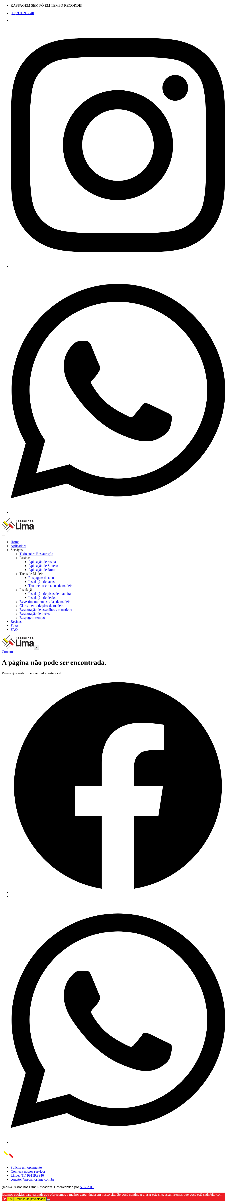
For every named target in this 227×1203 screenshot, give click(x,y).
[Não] (48, 1200)
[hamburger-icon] (3, 535)
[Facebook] (118, 892)
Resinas (16, 621)
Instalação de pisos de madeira (49, 594)
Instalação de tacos (41, 582)
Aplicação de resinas (42, 562)
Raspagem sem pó (32, 617)
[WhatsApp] (118, 512)
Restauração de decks (35, 613)
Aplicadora (18, 546)
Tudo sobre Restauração (36, 554)
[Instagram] (118, 266)
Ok (10, 1199)
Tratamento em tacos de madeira (50, 586)
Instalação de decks (41, 598)
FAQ (14, 629)
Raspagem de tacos (41, 578)
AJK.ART (87, 1187)
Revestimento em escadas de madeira (45, 601)
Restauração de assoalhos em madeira (46, 609)
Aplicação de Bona (41, 570)
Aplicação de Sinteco (43, 566)
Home (15, 542)
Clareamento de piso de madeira (42, 605)
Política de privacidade (30, 1199)
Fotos (14, 625)
